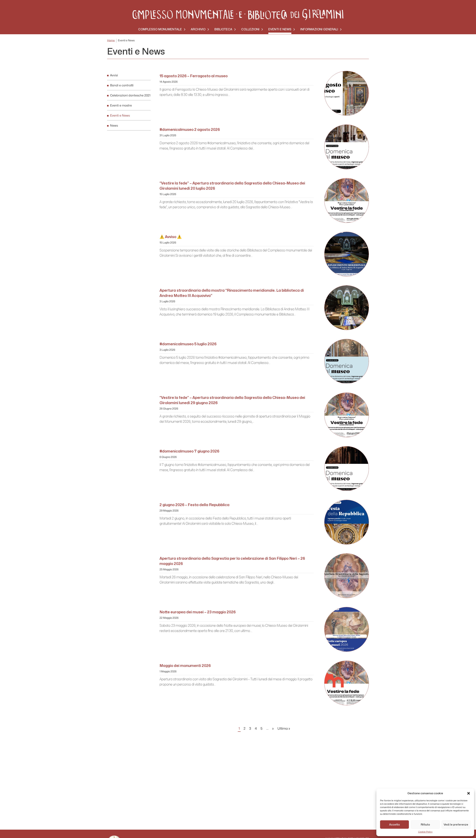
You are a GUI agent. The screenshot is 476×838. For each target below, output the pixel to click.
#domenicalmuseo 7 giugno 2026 (189, 451)
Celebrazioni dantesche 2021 (130, 95)
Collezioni (250, 29)
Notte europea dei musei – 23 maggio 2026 (198, 612)
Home (111, 40)
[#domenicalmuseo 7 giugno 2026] (346, 468)
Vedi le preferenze (456, 824)
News (114, 125)
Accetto (394, 824)
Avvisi (114, 75)
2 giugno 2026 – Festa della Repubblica (194, 505)
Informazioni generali (319, 29)
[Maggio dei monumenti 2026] (346, 683)
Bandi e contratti (122, 85)
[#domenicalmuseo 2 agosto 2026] (346, 147)
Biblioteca (223, 29)
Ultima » (283, 728)
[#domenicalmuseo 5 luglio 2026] (346, 361)
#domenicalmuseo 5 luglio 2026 (188, 344)
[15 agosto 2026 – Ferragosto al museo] (346, 93)
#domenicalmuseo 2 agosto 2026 (190, 129)
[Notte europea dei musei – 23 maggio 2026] (346, 629)
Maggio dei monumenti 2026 (185, 665)
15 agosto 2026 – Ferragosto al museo (194, 76)
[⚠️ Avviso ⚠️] (346, 254)
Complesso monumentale (160, 29)
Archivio (198, 29)
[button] (468, 793)
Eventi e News (279, 29)
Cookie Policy (425, 832)
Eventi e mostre (121, 105)
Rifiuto (425, 824)
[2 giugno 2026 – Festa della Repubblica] (346, 522)
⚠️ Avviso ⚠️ (171, 237)
